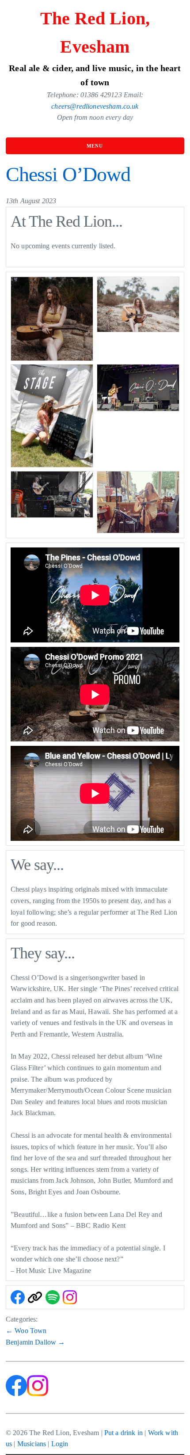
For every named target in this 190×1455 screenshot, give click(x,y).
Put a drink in (123, 1432)
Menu (95, 145)
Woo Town (26, 1330)
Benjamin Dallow (35, 1342)
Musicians (31, 1443)
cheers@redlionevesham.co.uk (94, 106)
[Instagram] (70, 1297)
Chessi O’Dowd (68, 174)
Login (59, 1443)
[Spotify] (53, 1297)
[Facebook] (18, 1297)
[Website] (35, 1297)
